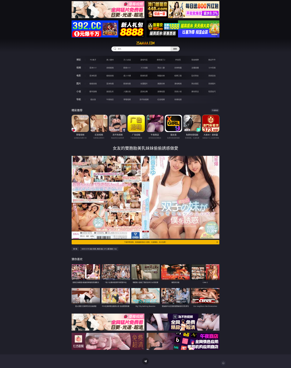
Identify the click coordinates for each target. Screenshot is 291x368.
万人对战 (127, 60)
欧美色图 (127, 83)
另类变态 (212, 75)
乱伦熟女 (195, 75)
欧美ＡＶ (127, 67)
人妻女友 (127, 91)
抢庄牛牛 (212, 60)
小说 (78, 91)
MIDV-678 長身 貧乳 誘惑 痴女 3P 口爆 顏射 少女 (99, 249)
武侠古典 (144, 91)
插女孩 (93, 99)
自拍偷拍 (110, 67)
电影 (78, 75)
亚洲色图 (110, 83)
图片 (78, 83)
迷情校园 (161, 91)
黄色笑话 (195, 91)
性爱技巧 (212, 91)
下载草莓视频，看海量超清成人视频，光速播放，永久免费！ (145, 242)
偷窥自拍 (93, 83)
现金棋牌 (195, 60)
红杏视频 (161, 99)
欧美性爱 (144, 75)
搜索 (175, 49)
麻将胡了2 (161, 60)
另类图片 (212, 83)
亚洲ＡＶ (93, 67)
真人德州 (110, 60)
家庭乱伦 (110, 91)
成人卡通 (127, 75)
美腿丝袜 (161, 83)
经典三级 (178, 75)
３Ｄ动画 (144, 67)
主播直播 (195, 67)
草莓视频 (127, 99)
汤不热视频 (144, 99)
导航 (78, 99)
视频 (78, 67)
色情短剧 (178, 99)
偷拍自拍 (110, 75)
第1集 (75, 249)
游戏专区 (144, 60)
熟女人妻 (161, 67)
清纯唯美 (178, 83)
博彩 (78, 59)
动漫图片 (144, 83)
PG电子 (93, 60)
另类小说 (178, 91)
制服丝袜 (161, 75)
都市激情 (93, 91)
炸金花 (178, 60)
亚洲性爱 (93, 75)
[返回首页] (223, 363)
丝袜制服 (178, 67)
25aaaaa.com (145, 43)
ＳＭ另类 (212, 67)
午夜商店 (110, 99)
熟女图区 (195, 83)
